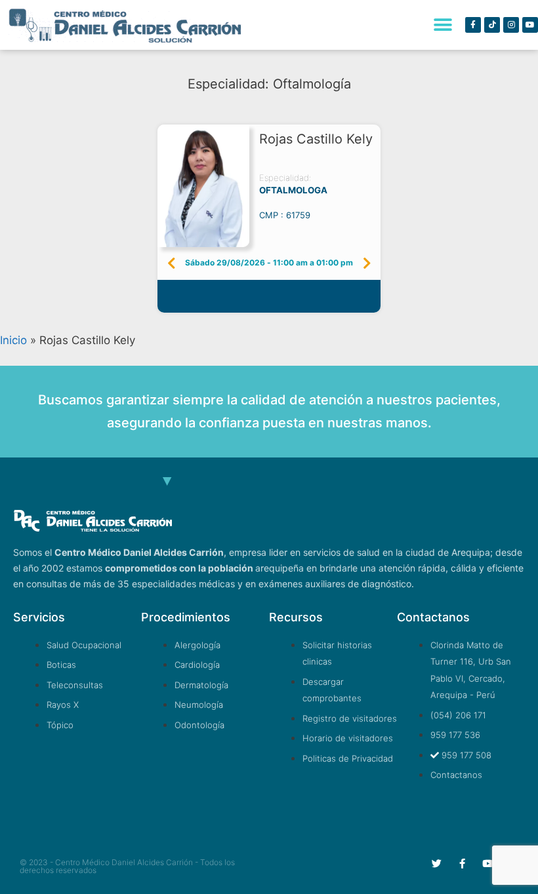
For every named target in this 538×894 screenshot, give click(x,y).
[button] (442, 25)
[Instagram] (511, 25)
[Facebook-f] (473, 25)
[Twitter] (437, 863)
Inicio (13, 340)
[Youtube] (530, 25)
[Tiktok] (492, 25)
